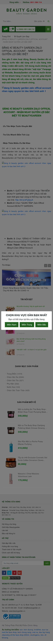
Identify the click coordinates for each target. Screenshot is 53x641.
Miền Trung (27, 324)
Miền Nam (11, 324)
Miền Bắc (41, 324)
